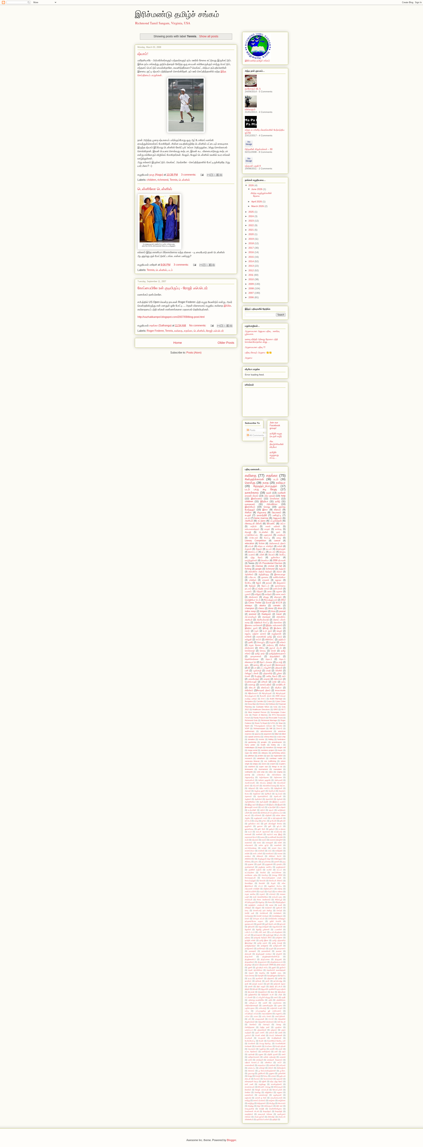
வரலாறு (251, 685)
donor (270, 608)
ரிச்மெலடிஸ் (278, 1087)
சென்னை (274, 498)
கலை (259, 843)
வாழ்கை (272, 1100)
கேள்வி (263, 872)
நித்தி (247, 989)
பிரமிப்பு (282, 555)
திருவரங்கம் (249, 962)
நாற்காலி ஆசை (280, 984)
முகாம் (248, 594)
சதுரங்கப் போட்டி (275, 886)
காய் (270, 851)
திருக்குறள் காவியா (264, 954)
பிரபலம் (271, 555)
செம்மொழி (250, 651)
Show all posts (208, 36)
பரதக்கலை (277, 1003)
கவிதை (178, 330)
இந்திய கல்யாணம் (274, 625)
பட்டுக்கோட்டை (252, 535)
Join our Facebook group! (275, 425)
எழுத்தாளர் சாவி (260, 818)
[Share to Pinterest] (221, 175)
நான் (246, 984)
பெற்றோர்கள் (276, 1038)
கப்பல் (250, 546)
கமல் (247, 840)
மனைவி (283, 1057)
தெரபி (251, 973)
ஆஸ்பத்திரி (264, 802)
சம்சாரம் (272, 894)
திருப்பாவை (265, 959)
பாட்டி (247, 1011)
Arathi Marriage (276, 699)
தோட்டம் (265, 586)
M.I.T (283, 709)
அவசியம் (271, 791)
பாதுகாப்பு (279, 1014)
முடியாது (251, 1073)
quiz (268, 756)
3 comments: (189, 174)
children (151, 179)
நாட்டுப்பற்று (277, 981)
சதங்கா (188, 330)
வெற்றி (261, 1109)
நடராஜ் (279, 662)
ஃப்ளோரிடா (261, 775)
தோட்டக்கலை (266, 662)
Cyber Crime (280, 701)
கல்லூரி (248, 639)
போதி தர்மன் (280, 1046)
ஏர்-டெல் (248, 821)
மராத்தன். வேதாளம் (274, 1060)
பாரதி (268, 670)
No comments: (198, 325)
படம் (170, 270)
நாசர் (267, 981)
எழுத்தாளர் (276, 634)
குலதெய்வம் (249, 867)
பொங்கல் (251, 1043)
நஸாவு (256, 665)
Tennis (173, 179)
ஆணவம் (248, 796)
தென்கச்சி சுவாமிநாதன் (276, 970)
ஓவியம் (272, 829)
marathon (269, 747)
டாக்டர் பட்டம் (250, 932)
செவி (273, 651)
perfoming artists (279, 753)
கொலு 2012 (277, 875)
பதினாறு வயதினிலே (256, 1000)
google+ (264, 742)
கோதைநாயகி (250, 878)
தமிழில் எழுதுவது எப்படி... (274, 455)
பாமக (256, 1016)
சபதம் (261, 891)
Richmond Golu (251, 720)
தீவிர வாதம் (281, 965)
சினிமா (248, 512)
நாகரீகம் (248, 981)
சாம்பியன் (248, 900)
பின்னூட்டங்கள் (251, 673)
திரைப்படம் (253, 552)
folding (270, 739)
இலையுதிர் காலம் (251, 807)
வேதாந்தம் (267, 1111)
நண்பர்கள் (277, 589)
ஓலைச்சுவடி (249, 829)
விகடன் (252, 687)
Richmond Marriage (269, 720)
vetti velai (260, 772)
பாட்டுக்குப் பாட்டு (251, 1014)
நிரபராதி (251, 992)
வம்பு (283, 682)
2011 (251, 275)
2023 (251, 220)
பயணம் (251, 555)
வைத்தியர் (249, 1114)
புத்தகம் (274, 1030)
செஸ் (247, 919)
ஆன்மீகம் (258, 799)
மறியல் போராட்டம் (252, 1062)
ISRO (275, 709)
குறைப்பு (279, 864)
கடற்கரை (282, 829)
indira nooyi (250, 611)
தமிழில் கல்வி (250, 940)
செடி (247, 910)
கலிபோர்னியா (279, 577)
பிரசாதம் (266, 1024)
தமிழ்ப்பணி (277, 946)
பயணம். (248, 591)
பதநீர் (283, 997)
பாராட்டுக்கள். (280, 1016)
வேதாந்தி (278, 1111)
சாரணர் (265, 580)
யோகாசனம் (268, 1079)
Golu (275, 707)
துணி (250, 967)
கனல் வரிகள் (273, 526)
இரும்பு (271, 805)
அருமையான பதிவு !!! (255, 347)
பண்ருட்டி (277, 515)
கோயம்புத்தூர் (250, 881)
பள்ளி (261, 555)
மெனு (250, 1076)
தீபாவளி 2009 (267, 965)
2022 (251, 225)
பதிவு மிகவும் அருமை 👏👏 (258, 352)
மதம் (284, 1052)
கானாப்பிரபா (249, 851)
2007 (251, 293)
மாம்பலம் (282, 1065)
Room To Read (261, 723)
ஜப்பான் (283, 924)
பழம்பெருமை (250, 1008)
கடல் (250, 832)
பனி (246, 670)
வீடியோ (278, 687)
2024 (251, 216)
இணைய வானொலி (253, 625)
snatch (272, 764)
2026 (251, 185)
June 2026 (257, 189)
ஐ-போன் (273, 821)
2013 (251, 265)
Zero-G (279, 728)
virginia (279, 772)
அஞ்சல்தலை (264, 777)
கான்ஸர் (261, 851)
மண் (276, 1052)
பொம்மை (268, 1046)
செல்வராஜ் (249, 916)
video (271, 772)
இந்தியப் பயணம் (279, 802)
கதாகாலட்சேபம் (251, 837)
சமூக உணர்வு (250, 894)
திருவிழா (248, 965)
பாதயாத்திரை (266, 1014)
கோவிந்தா (249, 883)
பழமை (279, 1005)
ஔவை (264, 577)
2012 (251, 270)
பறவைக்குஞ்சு (267, 1005)
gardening (252, 742)
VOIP (247, 728)
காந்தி (264, 848)
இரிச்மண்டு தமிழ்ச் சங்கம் (177, 14)
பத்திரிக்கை (281, 1000)
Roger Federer (155, 330)
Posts (252, 430)
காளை (280, 853)
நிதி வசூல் (261, 986)
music (280, 750)
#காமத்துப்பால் (270, 600)
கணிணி (259, 834)
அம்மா (279, 572)
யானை (273, 1076)
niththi (255, 753)
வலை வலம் (280, 594)
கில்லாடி (248, 862)
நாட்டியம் (267, 665)
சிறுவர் (259, 549)
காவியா (248, 856)
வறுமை (279, 1092)
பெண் (247, 676)
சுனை (271, 905)
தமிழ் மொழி (277, 943)
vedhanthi (249, 772)
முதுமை (271, 1073)
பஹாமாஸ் (268, 535)
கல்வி (279, 546)
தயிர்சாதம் (261, 948)
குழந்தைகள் (281, 867)
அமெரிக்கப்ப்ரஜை (269, 786)
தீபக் (257, 965)
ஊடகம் (247, 815)
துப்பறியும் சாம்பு (262, 967)
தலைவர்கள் (266, 951)
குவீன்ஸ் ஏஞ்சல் (255, 870)
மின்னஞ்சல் (281, 1068)
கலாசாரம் (248, 843)
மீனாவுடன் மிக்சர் (253, 523)
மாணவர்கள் (249, 1065)
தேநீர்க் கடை (276, 973)
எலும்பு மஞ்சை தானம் (255, 634)
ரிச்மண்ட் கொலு (264, 1087)
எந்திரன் (268, 815)
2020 (251, 234)
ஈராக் (247, 631)
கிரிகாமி (260, 856)
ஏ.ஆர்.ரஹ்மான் (276, 818)
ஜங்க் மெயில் (275, 921)
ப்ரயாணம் (251, 1049)
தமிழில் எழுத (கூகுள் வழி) (276, 435)
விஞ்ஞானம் (261, 1103)
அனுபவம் (277, 518)
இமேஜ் (266, 628)
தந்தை (247, 938)
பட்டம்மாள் (248, 997)
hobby (273, 745)
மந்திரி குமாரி (272, 1054)
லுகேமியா (275, 557)
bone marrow (261, 518)
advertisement (266, 731)
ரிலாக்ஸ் (248, 1090)
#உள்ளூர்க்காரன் (254, 479)
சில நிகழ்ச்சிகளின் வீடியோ (277, 444)
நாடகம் (272, 552)
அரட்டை (283, 786)
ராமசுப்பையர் (249, 1087)
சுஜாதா (278, 580)
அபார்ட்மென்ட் (250, 783)
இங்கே (227, 305)
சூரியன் (279, 908)
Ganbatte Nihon (262, 707)
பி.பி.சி (271, 1019)
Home (177, 342)
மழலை (279, 591)
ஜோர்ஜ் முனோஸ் (262, 929)
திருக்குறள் (281, 549)
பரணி (265, 1003)
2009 (251, 284)
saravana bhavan (252, 761)
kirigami (263, 611)
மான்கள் (272, 1065)
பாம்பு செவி (266, 1016)
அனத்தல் (266, 617)
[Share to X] (214, 175)
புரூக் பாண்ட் (260, 1033)
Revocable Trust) (276, 718)
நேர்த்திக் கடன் (267, 995)
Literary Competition (255, 540)
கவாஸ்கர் (278, 845)
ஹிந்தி (274, 1119)
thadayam (266, 614)
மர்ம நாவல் (269, 495)
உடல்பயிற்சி (252, 810)
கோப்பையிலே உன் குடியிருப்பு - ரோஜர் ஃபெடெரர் (172, 287)
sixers (264, 764)
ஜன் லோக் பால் (270, 924)
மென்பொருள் (251, 682)
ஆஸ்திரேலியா (250, 802)
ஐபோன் (283, 821)
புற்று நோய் (256, 557)
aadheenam (249, 731)
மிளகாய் (251, 1071)
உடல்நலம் (282, 807)
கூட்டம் (279, 870)
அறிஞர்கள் (278, 788)
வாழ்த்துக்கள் (251, 560)
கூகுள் (248, 515)
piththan (251, 756)
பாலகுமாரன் (259, 1019)
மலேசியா (268, 1062)
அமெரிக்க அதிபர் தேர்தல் (260, 572)
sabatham (261, 758)
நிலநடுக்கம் (262, 992)
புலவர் (280, 1033)
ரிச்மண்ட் (271, 523)
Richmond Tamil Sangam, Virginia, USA (162, 23)
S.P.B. (272, 723)
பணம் (275, 997)
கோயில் (263, 881)
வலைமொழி (263, 1095)
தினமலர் (248, 954)
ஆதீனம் (248, 799)
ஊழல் (279, 631)
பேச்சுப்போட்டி (250, 1041)
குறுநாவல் (269, 864)
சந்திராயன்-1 (268, 889)
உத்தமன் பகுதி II (253, 166)
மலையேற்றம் (253, 679)
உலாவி (255, 813)
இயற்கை (278, 628)
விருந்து (250, 1106)
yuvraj (247, 775)
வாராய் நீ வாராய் (259, 1100)
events (261, 739)
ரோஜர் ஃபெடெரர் (215, 330)
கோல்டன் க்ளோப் (275, 881)
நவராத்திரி (262, 515)
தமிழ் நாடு (260, 653)
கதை (266, 482)
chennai (259, 566)
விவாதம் (278, 597)
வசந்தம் (268, 594)
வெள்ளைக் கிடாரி (252, 1111)
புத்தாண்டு (267, 673)
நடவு (249, 978)
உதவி (268, 492)
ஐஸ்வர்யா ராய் (254, 824)
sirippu (255, 764)
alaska (262, 605)
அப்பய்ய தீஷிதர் (266, 783)
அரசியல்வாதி (263, 620)
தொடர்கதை (249, 976)
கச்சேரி (248, 637)
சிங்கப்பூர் (278, 900)
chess (261, 608)
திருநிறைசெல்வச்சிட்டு (270, 957)
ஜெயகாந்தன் (264, 927)
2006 (251, 297)
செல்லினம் (278, 913)
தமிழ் (277, 501)
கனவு (262, 837)
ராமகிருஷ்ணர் (276, 1084)
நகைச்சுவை (252, 492)
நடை (247, 665)
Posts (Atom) (193, 352)
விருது (266, 597)
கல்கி (280, 843)
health (263, 745)
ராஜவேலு (262, 1084)
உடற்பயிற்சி (272, 807)
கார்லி (247, 853)
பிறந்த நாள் (264, 1027)
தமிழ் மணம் (262, 943)
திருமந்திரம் (275, 656)
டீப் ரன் (247, 935)
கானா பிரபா (277, 848)
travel (279, 614)
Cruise (269, 701)
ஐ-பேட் (264, 821)
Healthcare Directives (261, 709)
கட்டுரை (262, 520)
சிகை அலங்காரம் (263, 900)
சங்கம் (283, 642)
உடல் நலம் (267, 631)
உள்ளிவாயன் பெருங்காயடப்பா (271, 813)
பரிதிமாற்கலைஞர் (251, 1005)
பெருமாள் (262, 1038)
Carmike (259, 701)
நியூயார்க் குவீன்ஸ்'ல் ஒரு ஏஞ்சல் (273, 989)
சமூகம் (262, 894)
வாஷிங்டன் (281, 685)
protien (260, 756)
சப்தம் (269, 891)
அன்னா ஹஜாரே (264, 780)
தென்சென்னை (251, 659)
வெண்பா (265, 560)
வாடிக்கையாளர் (276, 1098)
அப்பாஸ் (256, 786)
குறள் (259, 864)
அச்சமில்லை (276, 775)
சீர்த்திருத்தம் (280, 902)
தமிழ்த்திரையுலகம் (277, 653)
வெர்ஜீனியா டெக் (252, 600)
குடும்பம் (282, 639)
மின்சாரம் (278, 679)
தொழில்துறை (272, 976)
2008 (251, 288)
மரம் (284, 676)
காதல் (267, 529)
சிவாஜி (248, 532)
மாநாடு (267, 679)
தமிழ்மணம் (249, 948)
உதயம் (271, 810)
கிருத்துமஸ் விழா (264, 859)
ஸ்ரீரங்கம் (249, 690)
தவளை (279, 951)
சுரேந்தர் (248, 908)
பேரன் (261, 1041)
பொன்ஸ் (258, 1046)
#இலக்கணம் (253, 693)
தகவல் (269, 583)
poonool (252, 614)
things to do (277, 767)
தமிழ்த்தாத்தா (250, 946)
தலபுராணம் (281, 948)
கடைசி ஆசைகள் (263, 832)
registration (278, 756)
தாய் (278, 532)
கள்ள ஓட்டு (264, 845)
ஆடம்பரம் (278, 794)
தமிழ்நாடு (264, 946)
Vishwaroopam (259, 728)
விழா (259, 1106)
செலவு (263, 651)
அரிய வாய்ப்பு (264, 788)
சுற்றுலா (258, 908)
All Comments (256, 435)
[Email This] (208, 175)
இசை (265, 509)
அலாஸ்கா (277, 622)
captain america (254, 737)
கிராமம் (277, 509)
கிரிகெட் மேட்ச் (275, 856)
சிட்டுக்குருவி (250, 902)
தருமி (271, 948)
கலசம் (264, 840)
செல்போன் (264, 913)
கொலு (267, 506)
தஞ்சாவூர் (269, 935)
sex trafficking (270, 761)
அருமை (248, 357)
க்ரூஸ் (273, 883)
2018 (251, 243)
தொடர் (269, 659)
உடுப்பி (262, 810)
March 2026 (258, 206)
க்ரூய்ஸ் (248, 549)
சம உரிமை (279, 891)
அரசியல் (249, 520)
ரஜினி (264, 1081)
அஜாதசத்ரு (249, 777)
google (258, 569)
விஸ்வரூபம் (250, 109)
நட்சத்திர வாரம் (262, 589)
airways (248, 605)
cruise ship (281, 737)
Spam (247, 726)
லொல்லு (258, 1092)
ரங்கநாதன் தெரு (251, 1081)
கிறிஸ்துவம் (278, 859)
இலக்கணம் (256, 498)
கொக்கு (265, 875)
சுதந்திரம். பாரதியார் (256, 905)
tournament (263, 769)
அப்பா (283, 523)
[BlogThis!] (211, 175)
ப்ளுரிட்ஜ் (262, 1049)
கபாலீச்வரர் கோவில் (275, 837)
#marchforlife (280, 690)
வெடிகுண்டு (249, 1109)
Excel (268, 603)
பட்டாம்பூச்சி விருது (263, 997)
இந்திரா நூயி (251, 628)
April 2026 (257, 201)
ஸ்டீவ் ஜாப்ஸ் (259, 1117)
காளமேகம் (270, 853)
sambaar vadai (275, 758)
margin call (281, 747)
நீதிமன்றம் (282, 992)
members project (267, 750)
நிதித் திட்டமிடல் (276, 986)
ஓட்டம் (279, 826)
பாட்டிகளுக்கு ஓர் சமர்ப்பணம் (268, 1011)
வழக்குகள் (277, 1095)
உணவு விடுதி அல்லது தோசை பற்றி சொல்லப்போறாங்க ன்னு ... (261, 340)
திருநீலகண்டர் (250, 959)
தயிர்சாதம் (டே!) (253, 88)
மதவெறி (251, 1054)
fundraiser (281, 739)
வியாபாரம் (282, 1103)
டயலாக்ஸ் (278, 929)
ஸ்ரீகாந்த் (271, 1117)
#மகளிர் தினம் (265, 696)
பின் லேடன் (281, 1022)
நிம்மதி (255, 989)
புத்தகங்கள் (261, 1030)
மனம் (284, 1054)
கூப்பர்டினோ (249, 872)
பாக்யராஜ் (262, 1008)
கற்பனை (255, 840)
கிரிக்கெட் (269, 639)
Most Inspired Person (257, 712)
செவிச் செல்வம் (262, 916)
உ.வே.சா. (253, 577)
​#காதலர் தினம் (263, 690)
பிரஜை (278, 1024)
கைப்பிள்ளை (276, 872)
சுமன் (280, 905)
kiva (273, 611)
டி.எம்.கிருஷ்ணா (276, 932)
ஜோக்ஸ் (248, 929)
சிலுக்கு (261, 902)
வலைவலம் (250, 504)
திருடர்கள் (249, 957)
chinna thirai (268, 737)
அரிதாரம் (251, 788)
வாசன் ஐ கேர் (260, 1098)
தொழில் (261, 976)
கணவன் (248, 834)
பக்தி (280, 995)
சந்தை (279, 889)
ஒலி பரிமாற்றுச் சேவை (273, 824)
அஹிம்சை (257, 794)
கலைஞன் (269, 843)
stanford (251, 767)
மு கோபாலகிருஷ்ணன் (267, 1071)
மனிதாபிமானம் (253, 1057)
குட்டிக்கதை (266, 862)
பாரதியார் (281, 535)
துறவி (274, 967)
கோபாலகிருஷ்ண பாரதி (271, 878)
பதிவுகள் (278, 668)
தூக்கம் (283, 967)
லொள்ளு (250, 482)
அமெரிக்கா (272, 504)
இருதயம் (262, 805)
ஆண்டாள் (277, 796)
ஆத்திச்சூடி (264, 574)
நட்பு (263, 552)
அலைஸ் (248, 791)
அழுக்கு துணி (259, 791)
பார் (249, 1019)
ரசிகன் (264, 682)
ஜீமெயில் (251, 927)
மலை (269, 591)
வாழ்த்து (251, 1103)
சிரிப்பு (261, 648)
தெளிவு (262, 973)
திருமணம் (281, 583)
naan (247, 753)
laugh (260, 747)
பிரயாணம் (276, 512)
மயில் (250, 1060)
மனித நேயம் (271, 676)
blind (284, 734)
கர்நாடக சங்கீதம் (265, 546)
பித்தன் (259, 591)
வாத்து (247, 1100)
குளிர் (250, 642)
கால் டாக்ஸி (257, 853)
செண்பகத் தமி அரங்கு (262, 910)
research (248, 758)
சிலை (270, 902)
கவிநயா (281, 482)
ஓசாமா (260, 826)
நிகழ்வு (282, 552)
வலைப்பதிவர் (265, 685)
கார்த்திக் (279, 851)
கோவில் (262, 883)
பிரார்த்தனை (249, 1027)
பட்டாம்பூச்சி (265, 668)
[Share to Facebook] (217, 175)
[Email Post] (201, 174)
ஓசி (269, 826)
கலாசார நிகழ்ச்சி (276, 840)
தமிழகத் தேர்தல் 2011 (262, 938)
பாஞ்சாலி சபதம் (276, 1008)
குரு (284, 862)
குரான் (276, 862)
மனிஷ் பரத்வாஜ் (269, 1057)
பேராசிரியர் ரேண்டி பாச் (276, 1041)
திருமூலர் (278, 959)
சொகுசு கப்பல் (258, 919)
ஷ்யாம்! (142, 53)
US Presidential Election (270, 563)
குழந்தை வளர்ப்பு (265, 867)
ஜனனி (259, 924)
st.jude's (282, 764)
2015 (251, 257)
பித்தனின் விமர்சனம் (266, 1022)
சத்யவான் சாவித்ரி (252, 889)
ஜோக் (258, 583)
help (283, 495)
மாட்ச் (279, 1062)
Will (270, 728)
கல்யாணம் (249, 845)
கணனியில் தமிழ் (264, 637)
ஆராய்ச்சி (269, 799)
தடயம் (269, 549)
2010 (251, 279)
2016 (251, 252)
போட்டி (267, 538)
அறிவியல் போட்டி (261, 622)
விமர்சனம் (253, 597)
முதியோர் (261, 1073)
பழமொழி (257, 670)
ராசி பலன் (249, 1084)
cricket (271, 566)
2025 (251, 211)
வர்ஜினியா (269, 1092)
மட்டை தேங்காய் (251, 1052)
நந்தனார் (270, 978)
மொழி (257, 1076)
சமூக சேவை (255, 645)
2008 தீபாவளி (279, 560)
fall (280, 566)
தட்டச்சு (280, 935)
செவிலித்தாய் (277, 916)
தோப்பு (283, 976)
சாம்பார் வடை (277, 897)
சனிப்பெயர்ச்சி (250, 891)
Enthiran (272, 704)
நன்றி (280, 978)
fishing (248, 569)
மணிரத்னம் (266, 1052)
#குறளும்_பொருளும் (265, 486)
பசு (255, 668)
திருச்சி (279, 954)
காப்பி (258, 639)
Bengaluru (249, 701)
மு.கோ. (283, 1071)
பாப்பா (247, 1016)
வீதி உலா (279, 1106)
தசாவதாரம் (258, 935)
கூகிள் (269, 870)
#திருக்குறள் (267, 693)
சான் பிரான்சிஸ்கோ (260, 897)
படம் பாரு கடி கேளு (261, 489)
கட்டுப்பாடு (278, 832)
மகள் (280, 1049)
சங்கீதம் (252, 580)
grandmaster (277, 742)
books (248, 566)
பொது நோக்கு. (265, 1043)
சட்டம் (260, 886)
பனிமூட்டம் (253, 1003)
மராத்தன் (259, 1060)
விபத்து (272, 1103)
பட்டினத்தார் (276, 520)
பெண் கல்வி (260, 1035)
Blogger (231, 1140)
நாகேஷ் (258, 981)
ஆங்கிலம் (249, 574)
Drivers (262, 704)
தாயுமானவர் (255, 656)
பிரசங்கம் (252, 1024)
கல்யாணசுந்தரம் (252, 529)
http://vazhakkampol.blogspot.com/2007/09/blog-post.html (171, 316)
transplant (278, 769)
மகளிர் (272, 1049)
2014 (251, 261)
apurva (257, 734)
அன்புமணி (278, 780)
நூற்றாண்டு (252, 995)
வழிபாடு (248, 1098)
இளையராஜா (280, 574)
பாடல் (247, 518)
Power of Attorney (260, 715)
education (249, 543)
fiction (262, 543)
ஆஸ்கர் (280, 799)
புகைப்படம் (249, 1030)
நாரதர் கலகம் (257, 984)
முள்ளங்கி (282, 1073)
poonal (282, 611)
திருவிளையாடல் (276, 962)
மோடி (265, 1076)
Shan (281, 723)
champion (249, 608)
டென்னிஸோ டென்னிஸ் (154, 188)
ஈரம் (262, 807)
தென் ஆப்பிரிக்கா (255, 970)
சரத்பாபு (270, 645)
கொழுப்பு (261, 642)
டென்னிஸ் (184, 179)
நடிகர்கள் (259, 978)
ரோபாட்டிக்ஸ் (277, 1090)
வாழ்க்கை (282, 1100)
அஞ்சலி (282, 569)
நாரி (268, 984)
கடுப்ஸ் (253, 526)
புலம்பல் (271, 1033)
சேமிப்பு (248, 583)
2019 (251, 239)
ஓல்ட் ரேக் (261, 829)
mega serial (252, 750)
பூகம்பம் (248, 1035)
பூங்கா (279, 673)
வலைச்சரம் (249, 1095)
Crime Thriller (254, 603)
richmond (162, 179)
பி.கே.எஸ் (253, 538)
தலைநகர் (252, 951)
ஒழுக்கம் (248, 826)
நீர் (249, 668)
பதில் (270, 1000)
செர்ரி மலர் (249, 913)
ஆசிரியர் (268, 794)
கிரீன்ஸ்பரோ (249, 859)
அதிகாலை (278, 777)
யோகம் (257, 1079)
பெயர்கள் (248, 1038)
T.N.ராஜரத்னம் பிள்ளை (263, 726)
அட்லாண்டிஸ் (250, 617)
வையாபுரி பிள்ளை (265, 1114)
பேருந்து (258, 676)
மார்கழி (262, 1068)
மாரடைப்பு (251, 1068)
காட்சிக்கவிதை (251, 848)
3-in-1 (263, 699)
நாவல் (250, 986)
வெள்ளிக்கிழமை (275, 1109)
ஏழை (256, 821)
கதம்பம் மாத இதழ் (274, 834)
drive (280, 608)
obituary (264, 753)
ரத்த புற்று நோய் (276, 1081)
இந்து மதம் (252, 805)
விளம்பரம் (265, 687)
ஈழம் (256, 631)
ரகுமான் (279, 1079)
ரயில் (274, 682)
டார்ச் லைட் (262, 932)
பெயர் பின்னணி (275, 1035)
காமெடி (278, 529)
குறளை (250, 864)
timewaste (249, 769)
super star (263, 767)
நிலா (272, 992)
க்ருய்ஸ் (272, 642)
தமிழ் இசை (263, 940)
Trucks (279, 726)
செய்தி (279, 910)
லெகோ (247, 1092)
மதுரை (260, 1054)
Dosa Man (252, 704)
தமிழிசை (278, 938)
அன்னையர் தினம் (277, 543)
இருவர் (280, 805)
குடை (256, 862)
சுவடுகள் (268, 908)
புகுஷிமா (278, 1027)
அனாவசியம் (249, 780)
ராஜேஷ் (257, 594)
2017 (251, 247)
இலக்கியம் (250, 506)
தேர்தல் (252, 586)
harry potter (250, 745)
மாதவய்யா (262, 1065)
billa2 (277, 734)
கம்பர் (279, 637)
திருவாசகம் (262, 962)
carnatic (277, 605)
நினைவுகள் (280, 665)
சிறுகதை (261, 512)
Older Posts (226, 342)
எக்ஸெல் (257, 815)
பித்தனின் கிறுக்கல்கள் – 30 (258, 149)
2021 (251, 229)
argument (267, 734)
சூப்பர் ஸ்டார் (275, 648)
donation (251, 739)
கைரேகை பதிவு (251, 875)
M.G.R (279, 603)
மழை (278, 538)
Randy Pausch (259, 718)
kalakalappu (249, 747)
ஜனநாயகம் (249, 924)
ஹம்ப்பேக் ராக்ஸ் (262, 1119)
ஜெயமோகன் (277, 927)
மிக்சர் (270, 1068)
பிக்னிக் (278, 670)
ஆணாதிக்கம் (262, 796)
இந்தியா (264, 501)
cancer (277, 540)
